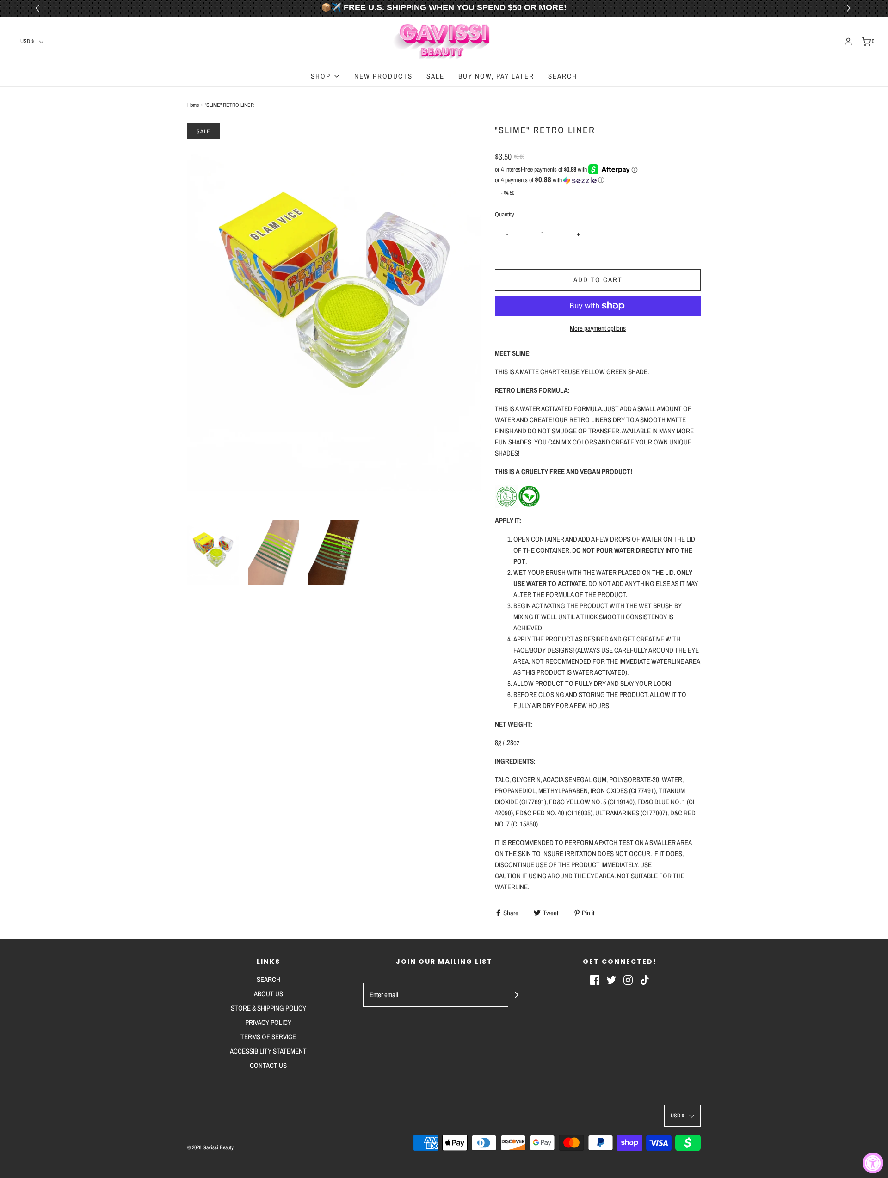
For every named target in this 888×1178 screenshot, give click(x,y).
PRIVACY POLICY (268, 1022)
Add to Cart (598, 279)
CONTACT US (268, 1065)
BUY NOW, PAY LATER (496, 76)
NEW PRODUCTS (383, 76)
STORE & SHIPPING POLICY (268, 1008)
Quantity (504, 214)
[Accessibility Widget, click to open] (873, 1163)
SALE (435, 76)
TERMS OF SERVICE (268, 1037)
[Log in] (848, 41)
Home (193, 105)
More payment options (598, 328)
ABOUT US (268, 994)
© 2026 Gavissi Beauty (210, 1147)
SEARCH (562, 76)
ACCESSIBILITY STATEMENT (268, 1051)
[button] (850, 8)
